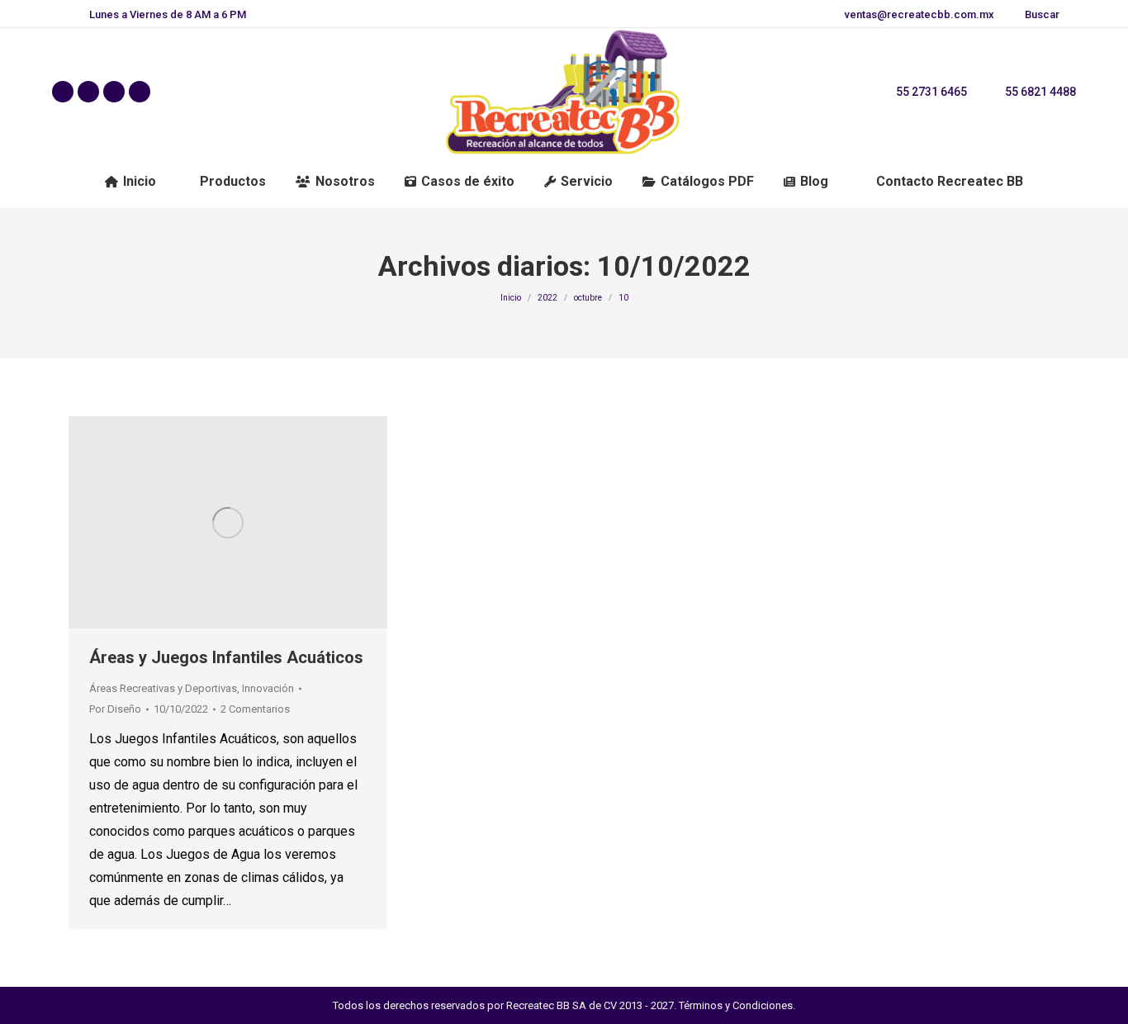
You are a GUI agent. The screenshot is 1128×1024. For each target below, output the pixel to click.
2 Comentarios (255, 709)
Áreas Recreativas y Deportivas (163, 688)
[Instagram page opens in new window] (114, 91)
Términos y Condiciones (736, 1005)
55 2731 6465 (931, 91)
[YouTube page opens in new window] (139, 91)
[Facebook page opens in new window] (62, 91)
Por (115, 709)
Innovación (268, 688)
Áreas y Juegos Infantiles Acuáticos (226, 657)
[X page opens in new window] (88, 91)
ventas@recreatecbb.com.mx (919, 14)
